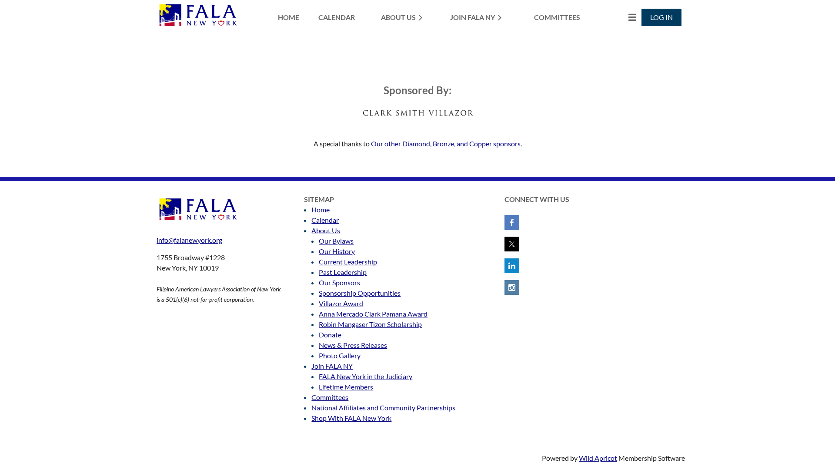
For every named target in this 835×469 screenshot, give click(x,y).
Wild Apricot (598, 458)
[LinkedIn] (511, 265)
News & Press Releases (353, 345)
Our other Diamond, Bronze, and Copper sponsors (446, 143)
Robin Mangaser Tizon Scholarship (370, 324)
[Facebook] (511, 222)
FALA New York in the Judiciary (365, 376)
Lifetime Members (346, 387)
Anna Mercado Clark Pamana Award (373, 314)
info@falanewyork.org (189, 240)
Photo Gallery (340, 355)
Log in (661, 17)
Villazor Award (341, 303)
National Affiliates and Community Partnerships (383, 407)
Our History (337, 251)
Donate (330, 334)
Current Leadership (348, 262)
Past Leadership (343, 272)
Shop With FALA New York (351, 418)
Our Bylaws (336, 241)
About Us (325, 230)
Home (320, 209)
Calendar (325, 220)
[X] (511, 244)
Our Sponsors (339, 282)
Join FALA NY (332, 366)
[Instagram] (511, 287)
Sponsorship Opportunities (360, 293)
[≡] (623, 17)
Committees (329, 397)
